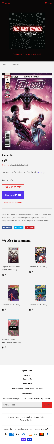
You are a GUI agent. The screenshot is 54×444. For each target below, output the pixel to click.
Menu (7, 3)
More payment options (13, 202)
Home (4, 65)
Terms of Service (26, 420)
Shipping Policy (13, 417)
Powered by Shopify (41, 429)
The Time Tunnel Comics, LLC (20, 429)
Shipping (5, 165)
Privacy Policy (39, 417)
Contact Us (27, 379)
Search (27, 375)
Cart (50, 3)
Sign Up (47, 405)
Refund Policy (26, 417)
